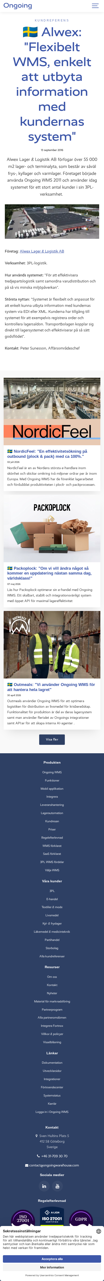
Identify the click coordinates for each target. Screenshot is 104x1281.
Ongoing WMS (52, 772)
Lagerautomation (52, 813)
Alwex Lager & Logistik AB (42, 251)
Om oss (52, 977)
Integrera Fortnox (52, 1026)
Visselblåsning (52, 1042)
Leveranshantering (52, 805)
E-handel (52, 899)
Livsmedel (52, 915)
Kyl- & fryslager (52, 923)
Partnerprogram (52, 1009)
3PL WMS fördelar (52, 862)
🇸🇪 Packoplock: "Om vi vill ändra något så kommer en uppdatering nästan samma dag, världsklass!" (49, 573)
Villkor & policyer (52, 1034)
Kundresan (52, 821)
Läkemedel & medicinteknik (52, 931)
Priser (52, 829)
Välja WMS (52, 870)
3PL (52, 891)
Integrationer (52, 1079)
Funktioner (52, 780)
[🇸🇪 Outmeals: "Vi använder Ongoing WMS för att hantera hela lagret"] (52, 644)
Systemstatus (52, 1095)
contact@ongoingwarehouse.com (53, 1165)
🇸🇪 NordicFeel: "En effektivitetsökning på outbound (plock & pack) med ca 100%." (47, 454)
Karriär (52, 1103)
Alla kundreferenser (52, 956)
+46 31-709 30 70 (53, 1156)
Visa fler (52, 739)
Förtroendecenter (52, 1087)
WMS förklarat (52, 846)
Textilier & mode (52, 907)
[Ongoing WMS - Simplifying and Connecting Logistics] (18, 6)
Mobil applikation (52, 788)
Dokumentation (52, 1062)
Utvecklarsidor (52, 1071)
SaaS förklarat (52, 854)
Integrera (52, 796)
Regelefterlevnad (52, 837)
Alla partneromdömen (52, 1017)
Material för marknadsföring (52, 1001)
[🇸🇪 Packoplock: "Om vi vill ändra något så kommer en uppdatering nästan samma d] (52, 528)
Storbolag (52, 948)
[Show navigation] (95, 6)
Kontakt (52, 985)
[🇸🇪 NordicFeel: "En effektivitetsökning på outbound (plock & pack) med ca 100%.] (52, 411)
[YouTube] (57, 1186)
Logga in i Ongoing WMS (52, 1112)
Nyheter (52, 993)
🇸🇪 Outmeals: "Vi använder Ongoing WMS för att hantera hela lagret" (51, 687)
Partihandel (52, 940)
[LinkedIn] (44, 1186)
